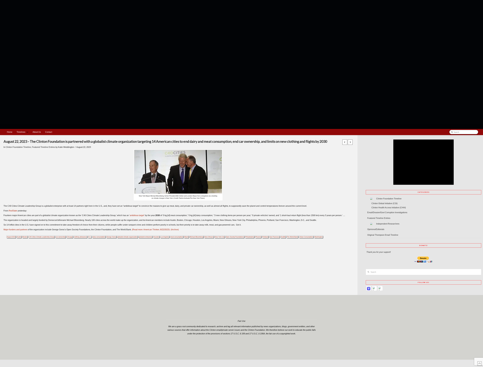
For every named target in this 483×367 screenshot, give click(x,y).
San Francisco (274, 237)
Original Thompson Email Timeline (382, 235)
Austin (19, 237)
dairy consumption (99, 237)
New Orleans (209, 237)
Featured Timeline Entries (43, 147)
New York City (219, 237)
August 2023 (11, 237)
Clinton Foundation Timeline (18, 147)
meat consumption (176, 237)
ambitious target (137, 215)
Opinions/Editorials (375, 229)
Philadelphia (249, 237)
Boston (25, 237)
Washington (318, 237)
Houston (156, 237)
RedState (13, 211)
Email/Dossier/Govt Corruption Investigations (387, 212)
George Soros (111, 237)
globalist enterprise (145, 237)
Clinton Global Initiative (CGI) (384, 203)
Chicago (70, 237)
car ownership (60, 237)
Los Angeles (164, 237)
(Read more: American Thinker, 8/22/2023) (151, 229)
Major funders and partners (15, 229)
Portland (265, 237)
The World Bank (292, 237)
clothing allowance (80, 237)
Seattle (283, 237)
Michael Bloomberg (196, 237)
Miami (186, 237)
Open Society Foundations (235, 237)
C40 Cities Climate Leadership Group (41, 237)
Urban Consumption (306, 237)
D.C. (89, 237)
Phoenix (258, 237)
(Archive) (175, 229)
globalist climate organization (127, 237)
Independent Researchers (387, 224)
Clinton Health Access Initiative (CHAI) (388, 208)
